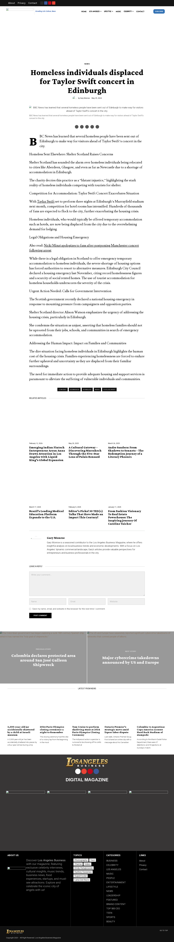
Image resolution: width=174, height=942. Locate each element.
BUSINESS (111, 860)
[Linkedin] (97, 127)
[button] (149, 11)
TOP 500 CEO (113, 908)
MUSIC (110, 873)
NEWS (87, 64)
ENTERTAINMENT (116, 882)
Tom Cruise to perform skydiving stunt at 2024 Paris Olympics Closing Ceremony (86, 730)
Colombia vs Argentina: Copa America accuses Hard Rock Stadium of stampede (151, 730)
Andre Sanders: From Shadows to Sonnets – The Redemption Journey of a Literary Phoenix (126, 452)
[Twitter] (87, 127)
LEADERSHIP (113, 895)
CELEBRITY (112, 865)
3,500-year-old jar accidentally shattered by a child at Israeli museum (21, 730)
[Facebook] (76, 127)
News (97, 389)
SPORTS (110, 917)
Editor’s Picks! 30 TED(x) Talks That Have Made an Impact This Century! (86, 514)
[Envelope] (53, 3)
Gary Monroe (85, 98)
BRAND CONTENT (116, 904)
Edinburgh (74, 389)
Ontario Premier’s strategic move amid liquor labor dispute (117, 729)
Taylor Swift (46, 201)
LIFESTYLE (112, 886)
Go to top (164, 930)
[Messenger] (82, 127)
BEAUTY (110, 921)
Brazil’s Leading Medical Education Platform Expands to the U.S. (46, 514)
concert (62, 389)
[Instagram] (42, 3)
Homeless (87, 389)
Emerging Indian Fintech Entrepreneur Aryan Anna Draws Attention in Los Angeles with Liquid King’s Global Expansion (47, 454)
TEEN (109, 912)
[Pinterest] (92, 127)
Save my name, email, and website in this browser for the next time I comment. (68, 609)
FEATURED (112, 899)
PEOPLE (110, 878)
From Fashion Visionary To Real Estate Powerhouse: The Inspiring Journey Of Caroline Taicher (124, 517)
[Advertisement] (87, 37)
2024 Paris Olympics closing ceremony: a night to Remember (52, 729)
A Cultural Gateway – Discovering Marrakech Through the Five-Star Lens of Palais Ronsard (85, 452)
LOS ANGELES (113, 869)
